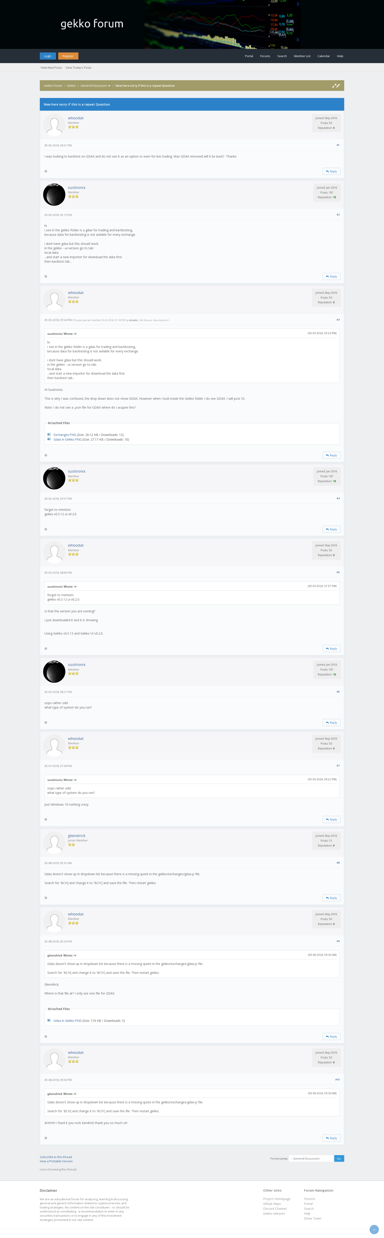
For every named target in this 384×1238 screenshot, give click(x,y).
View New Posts (51, 68)
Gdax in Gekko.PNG (68, 439)
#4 (338, 498)
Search (282, 56)
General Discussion (94, 86)
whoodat (76, 117)
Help (340, 56)
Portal (249, 56)
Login (47, 56)
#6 (338, 691)
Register (68, 56)
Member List (302, 56)
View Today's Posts (79, 68)
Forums (265, 56)
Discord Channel (275, 1208)
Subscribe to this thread (56, 1157)
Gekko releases (274, 1213)
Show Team (312, 1218)
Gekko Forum (53, 86)
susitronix (77, 187)
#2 (338, 214)
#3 (338, 319)
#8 (338, 862)
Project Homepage (276, 1199)
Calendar (324, 56)
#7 (338, 765)
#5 (338, 572)
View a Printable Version (56, 1161)
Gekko (71, 86)
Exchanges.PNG (65, 435)
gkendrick (76, 835)
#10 (337, 1079)
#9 (338, 941)
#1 (338, 145)
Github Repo (272, 1204)
